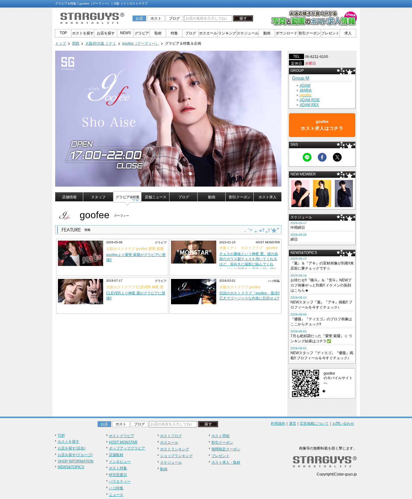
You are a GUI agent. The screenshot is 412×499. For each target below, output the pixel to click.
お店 (139, 18)
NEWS (125, 33)
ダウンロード (286, 33)
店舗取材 (116, 455)
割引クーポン (309, 33)
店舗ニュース (155, 197)
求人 (348, 33)
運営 (292, 423)
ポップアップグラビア (127, 448)
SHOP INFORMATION (75, 461)
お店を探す (106, 33)
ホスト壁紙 (220, 436)
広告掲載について (314, 423)
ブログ (174, 18)
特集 (174, 33)
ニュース (116, 495)
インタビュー (120, 461)
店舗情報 (69, 197)
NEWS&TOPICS (71, 467)
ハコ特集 (116, 488)
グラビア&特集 (128, 197)
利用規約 (278, 423)
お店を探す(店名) (71, 448)
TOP (63, 33)
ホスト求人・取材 (225, 462)
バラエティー (120, 481)
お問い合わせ (343, 423)
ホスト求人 (267, 197)
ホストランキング (174, 449)
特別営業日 (118, 475)
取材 (158, 33)
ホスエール (208, 33)
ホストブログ (171, 436)
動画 (267, 33)
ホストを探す (83, 33)
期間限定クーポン (225, 449)
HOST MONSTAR (123, 442)
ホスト (156, 18)
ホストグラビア (121, 436)
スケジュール (247, 33)
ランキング (227, 33)
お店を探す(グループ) (75, 455)
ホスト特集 (118, 468)
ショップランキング (176, 456)
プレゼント (330, 33)
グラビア (142, 33)
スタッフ (98, 197)
